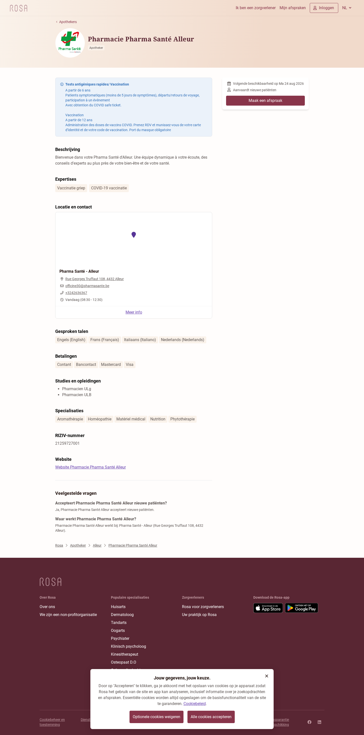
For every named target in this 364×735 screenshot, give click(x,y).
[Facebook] (309, 722)
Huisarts (118, 606)
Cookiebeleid (194, 703)
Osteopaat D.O (123, 662)
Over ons (47, 606)
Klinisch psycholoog (128, 646)
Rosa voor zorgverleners (203, 606)
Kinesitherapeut (124, 654)
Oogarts (118, 630)
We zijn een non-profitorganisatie (68, 614)
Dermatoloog (122, 614)
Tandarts (119, 622)
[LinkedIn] (319, 722)
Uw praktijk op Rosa (199, 614)
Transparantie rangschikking (278, 722)
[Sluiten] (267, 676)
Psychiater (120, 638)
